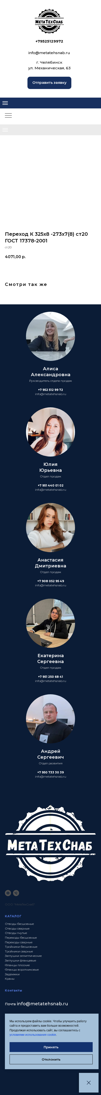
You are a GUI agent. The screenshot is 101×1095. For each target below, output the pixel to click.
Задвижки (12, 974)
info (21, 1003)
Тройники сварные (19, 951)
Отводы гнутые (16, 933)
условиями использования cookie (33, 1034)
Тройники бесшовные (21, 946)
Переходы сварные (18, 942)
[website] (8, 893)
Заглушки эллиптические (23, 956)
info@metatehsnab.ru (49, 52)
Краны (9, 978)
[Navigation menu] (5, 103)
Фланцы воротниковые (22, 969)
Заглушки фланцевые (20, 960)
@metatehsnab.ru (47, 1003)
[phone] (16, 893)
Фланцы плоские (17, 965)
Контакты (13, 990)
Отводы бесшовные (19, 924)
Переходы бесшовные (21, 937)
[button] (49, 83)
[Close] (89, 1083)
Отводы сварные (17, 928)
